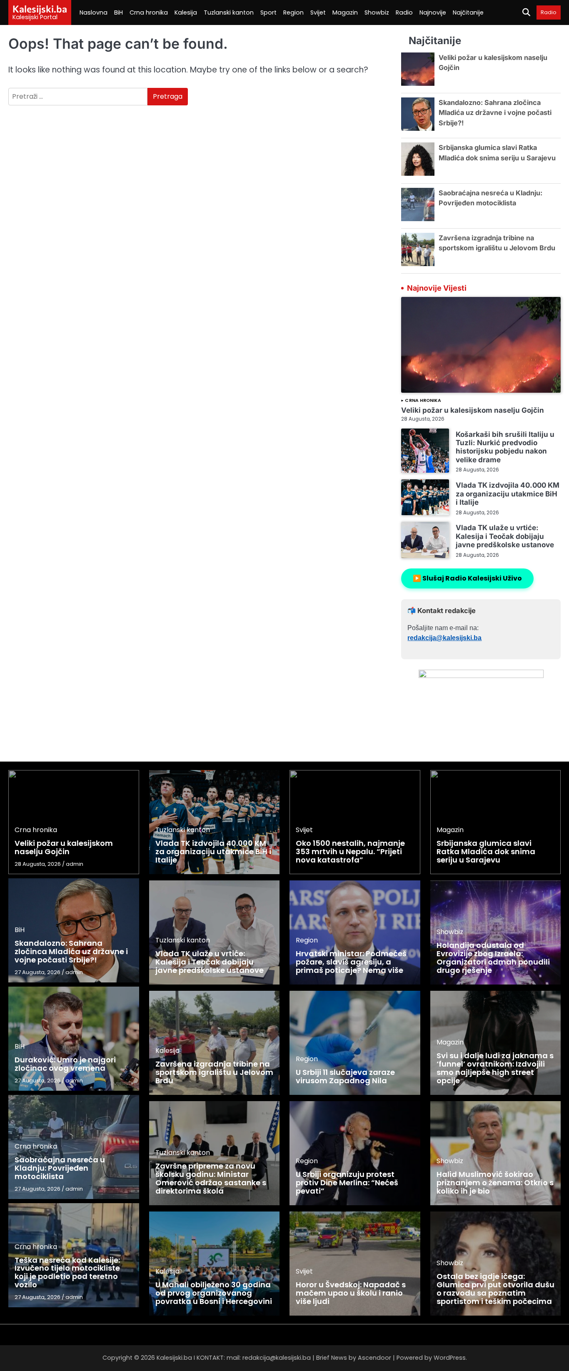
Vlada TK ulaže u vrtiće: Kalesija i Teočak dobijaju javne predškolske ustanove (505, 536)
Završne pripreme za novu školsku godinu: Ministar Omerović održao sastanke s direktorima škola (210, 1178)
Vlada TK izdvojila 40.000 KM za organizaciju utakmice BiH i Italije (507, 493)
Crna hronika (149, 12)
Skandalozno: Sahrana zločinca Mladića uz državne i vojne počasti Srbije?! (495, 112)
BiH (118, 12)
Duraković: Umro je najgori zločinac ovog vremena (65, 1063)
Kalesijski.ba (39, 9)
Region (293, 12)
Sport (268, 12)
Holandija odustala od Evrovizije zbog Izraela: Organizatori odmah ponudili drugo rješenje (493, 957)
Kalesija (186, 12)
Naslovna (93, 12)
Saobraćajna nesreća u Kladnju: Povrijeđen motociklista (60, 1168)
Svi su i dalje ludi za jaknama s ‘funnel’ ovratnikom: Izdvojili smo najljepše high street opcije (495, 1067)
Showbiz (376, 12)
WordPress (450, 1358)
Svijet (318, 12)
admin (74, 864)
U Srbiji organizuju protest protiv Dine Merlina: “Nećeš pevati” (347, 1182)
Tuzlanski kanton (229, 12)
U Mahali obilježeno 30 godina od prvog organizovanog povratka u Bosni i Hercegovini (213, 1292)
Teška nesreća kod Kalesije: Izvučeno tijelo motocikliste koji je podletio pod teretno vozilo (67, 1272)
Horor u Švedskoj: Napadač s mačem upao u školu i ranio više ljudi (351, 1292)
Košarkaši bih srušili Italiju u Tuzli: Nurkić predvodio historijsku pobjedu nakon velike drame (505, 447)
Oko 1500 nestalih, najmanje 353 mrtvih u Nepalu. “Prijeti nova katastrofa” (350, 851)
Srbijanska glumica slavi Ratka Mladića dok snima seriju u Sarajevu (486, 851)
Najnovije (432, 12)
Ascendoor (374, 1358)
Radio (404, 12)
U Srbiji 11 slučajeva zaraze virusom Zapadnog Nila (345, 1076)
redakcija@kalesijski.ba (444, 637)
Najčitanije (468, 12)
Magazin (345, 12)
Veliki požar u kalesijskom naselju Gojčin (472, 410)
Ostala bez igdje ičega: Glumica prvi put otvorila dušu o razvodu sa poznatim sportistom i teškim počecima (495, 1288)
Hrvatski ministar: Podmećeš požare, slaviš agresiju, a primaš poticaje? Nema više (351, 961)
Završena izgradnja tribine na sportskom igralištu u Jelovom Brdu (214, 1072)
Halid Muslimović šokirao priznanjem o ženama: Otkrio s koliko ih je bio (495, 1182)
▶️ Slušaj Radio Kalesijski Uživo (467, 578)
